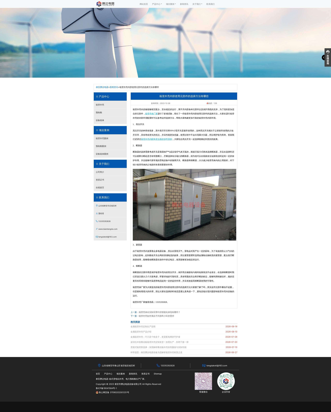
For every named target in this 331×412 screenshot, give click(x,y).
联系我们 (210, 4)
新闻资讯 (184, 4)
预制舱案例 (101, 146)
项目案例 (170, 4)
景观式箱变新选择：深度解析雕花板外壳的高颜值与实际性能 (158, 347)
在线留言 (100, 187)
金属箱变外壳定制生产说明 (143, 326)
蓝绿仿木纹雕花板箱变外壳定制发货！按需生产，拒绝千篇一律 (160, 342)
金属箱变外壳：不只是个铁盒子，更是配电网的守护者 (155, 337)
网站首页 (144, 4)
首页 (98, 373)
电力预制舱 (131, 379)
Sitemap (158, 373)
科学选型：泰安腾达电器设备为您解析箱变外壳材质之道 (156, 352)
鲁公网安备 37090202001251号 (114, 392)
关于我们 (196, 4)
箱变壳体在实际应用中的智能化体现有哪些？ (159, 312)
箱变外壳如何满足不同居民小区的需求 (156, 316)
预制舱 (99, 112)
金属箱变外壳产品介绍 (141, 331)
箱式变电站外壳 (116, 379)
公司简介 (100, 172)
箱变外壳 (100, 104)
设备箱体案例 (102, 154)
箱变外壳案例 (102, 138)
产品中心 (156, 4)
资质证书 (100, 179)
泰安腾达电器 (102, 87)
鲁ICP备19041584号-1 (106, 388)
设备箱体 (100, 120)
